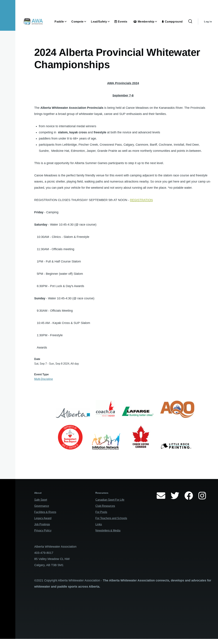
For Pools (101, 512)
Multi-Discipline (43, 379)
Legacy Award (42, 518)
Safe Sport (40, 499)
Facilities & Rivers (45, 512)
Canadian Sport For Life (109, 499)
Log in (208, 21)
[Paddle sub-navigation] (67, 21)
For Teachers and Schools (111, 518)
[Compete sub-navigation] (87, 21)
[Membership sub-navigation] (158, 21)
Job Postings (42, 524)
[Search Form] (190, 21)
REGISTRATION (141, 200)
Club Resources (105, 505)
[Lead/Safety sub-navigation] (110, 21)
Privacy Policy (42, 530)
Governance (41, 505)
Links (98, 524)
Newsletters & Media (107, 530)
